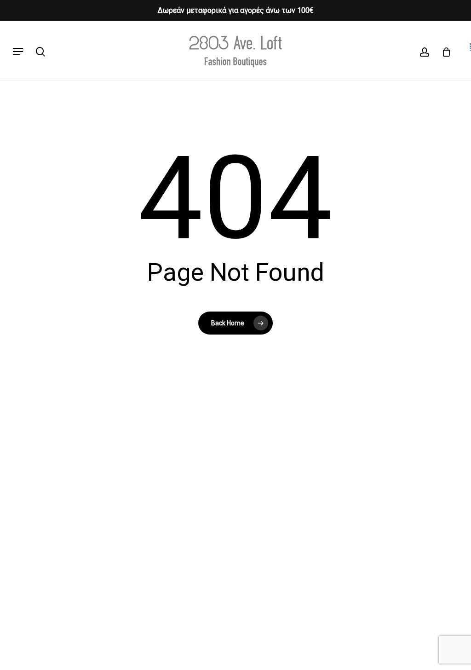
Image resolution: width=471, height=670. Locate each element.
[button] (18, 51)
